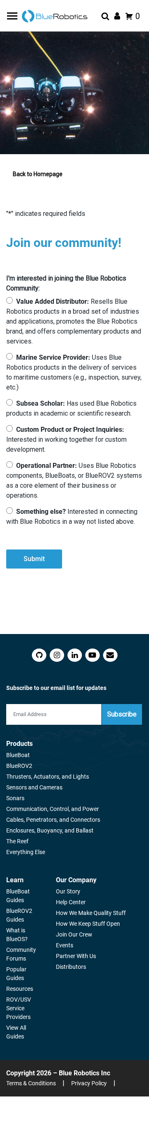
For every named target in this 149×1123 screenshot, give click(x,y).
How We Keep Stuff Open (88, 923)
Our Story (68, 891)
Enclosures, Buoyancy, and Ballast (50, 830)
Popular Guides (16, 973)
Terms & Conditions (31, 1083)
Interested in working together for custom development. (66, 439)
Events (64, 945)
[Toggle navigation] (13, 16)
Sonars (15, 798)
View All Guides (16, 1032)
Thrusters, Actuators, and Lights (47, 776)
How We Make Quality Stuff (91, 913)
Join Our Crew (74, 934)
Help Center (71, 902)
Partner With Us (76, 956)
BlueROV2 (19, 765)
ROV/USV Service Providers (18, 1008)
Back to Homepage (37, 174)
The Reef (17, 841)
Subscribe (122, 714)
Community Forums (21, 954)
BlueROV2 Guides (19, 915)
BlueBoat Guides (18, 895)
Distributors (71, 966)
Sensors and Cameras (34, 787)
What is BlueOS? (17, 934)
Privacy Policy (89, 1083)
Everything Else (25, 852)
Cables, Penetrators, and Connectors (53, 819)
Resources (19, 988)
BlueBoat (18, 755)
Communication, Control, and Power (52, 809)
